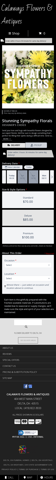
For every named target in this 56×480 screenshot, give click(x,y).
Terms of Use (47, 469)
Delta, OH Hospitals (42, 460)
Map (29, 477)
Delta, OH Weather (13, 465)
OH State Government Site (38, 465)
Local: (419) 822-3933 (28, 408)
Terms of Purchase (29, 469)
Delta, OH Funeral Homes (16, 460)
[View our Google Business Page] (30, 387)
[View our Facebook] (26, 387)
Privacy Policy (9, 469)
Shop (15, 33)
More (5, 139)
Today (29, 167)
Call (10, 477)
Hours (48, 477)
